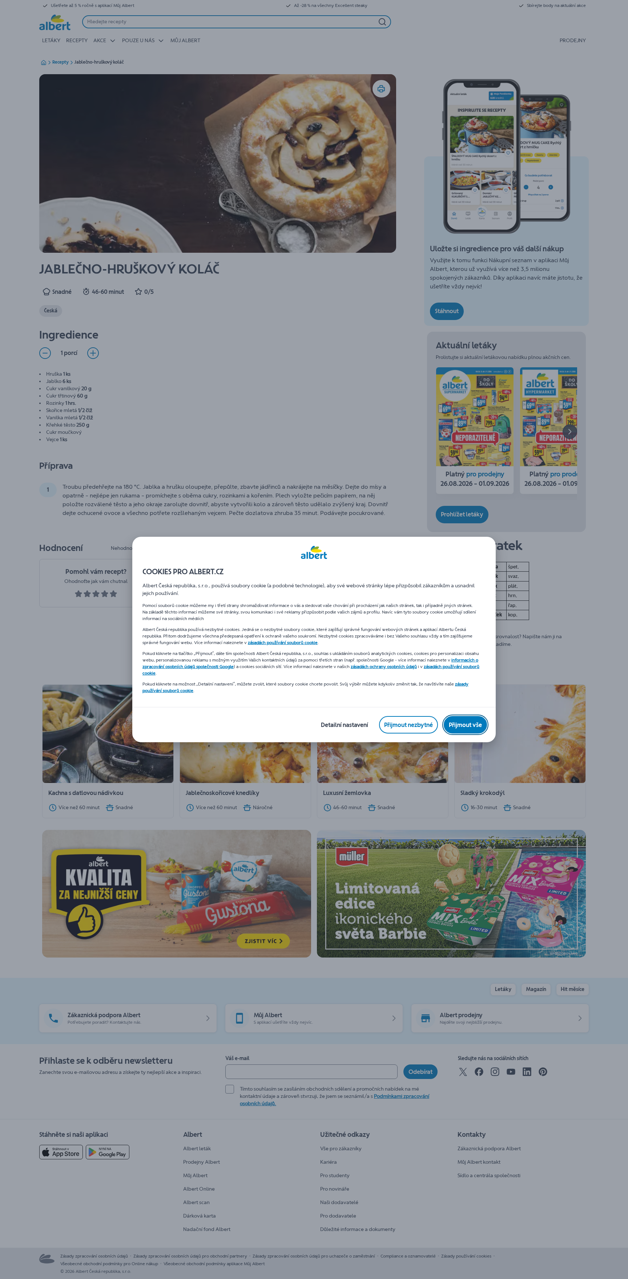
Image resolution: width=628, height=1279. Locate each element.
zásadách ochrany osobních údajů (384, 666)
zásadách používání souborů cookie (283, 642)
